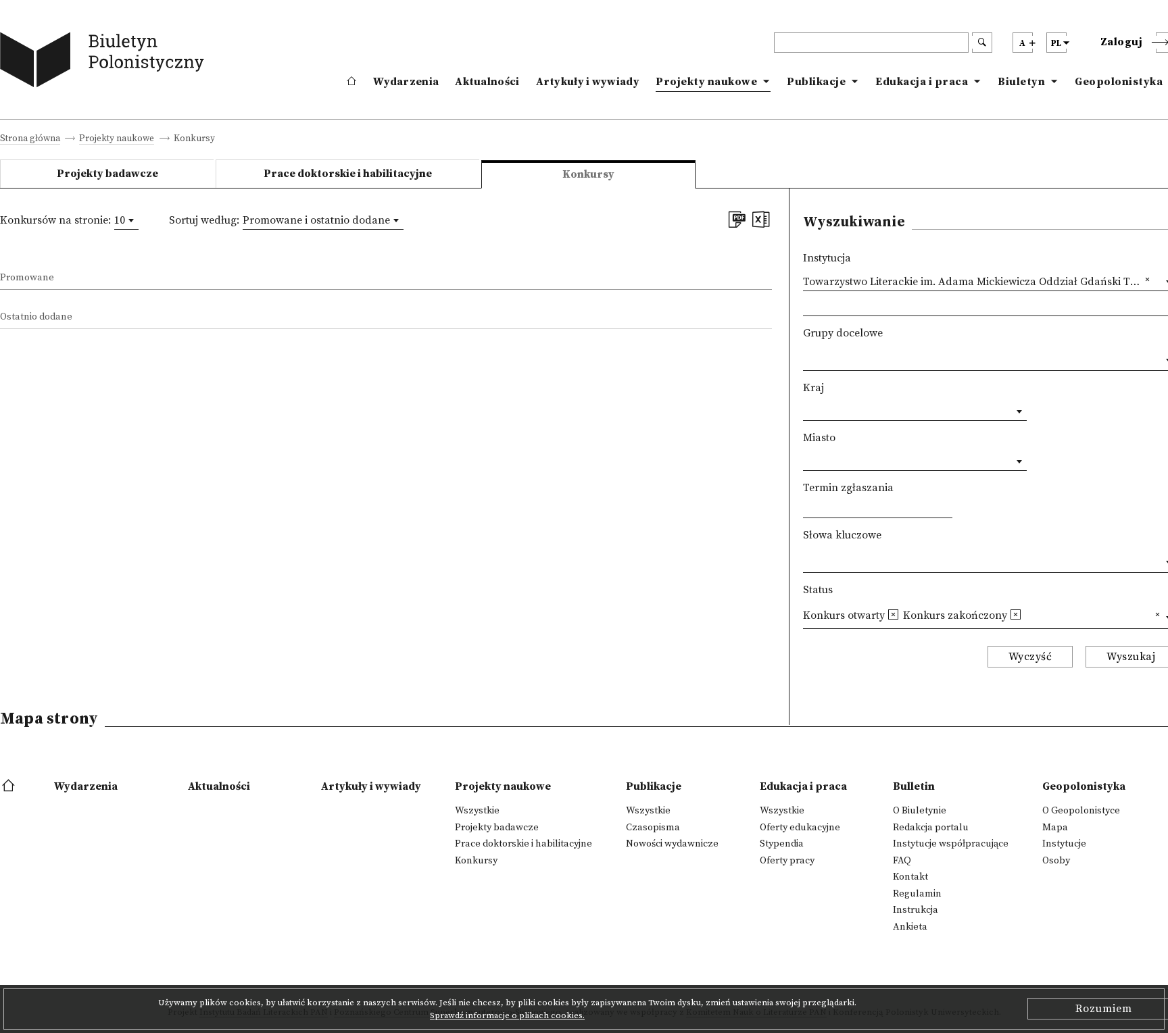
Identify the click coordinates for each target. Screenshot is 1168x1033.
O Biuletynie (919, 811)
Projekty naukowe (706, 82)
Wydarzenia (406, 82)
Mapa (1055, 828)
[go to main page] (105, 62)
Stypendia (782, 844)
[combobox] (126, 220)
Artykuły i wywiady (587, 82)
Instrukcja (915, 910)
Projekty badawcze (107, 173)
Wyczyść (1030, 656)
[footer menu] (10, 786)
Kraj (813, 388)
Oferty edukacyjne (800, 828)
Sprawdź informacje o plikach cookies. (507, 1015)
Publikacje (816, 82)
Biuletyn (1021, 82)
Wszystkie (477, 811)
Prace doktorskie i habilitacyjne (348, 173)
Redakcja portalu (931, 828)
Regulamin (917, 894)
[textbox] (807, 357)
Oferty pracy (787, 861)
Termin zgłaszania (848, 488)
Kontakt (910, 877)
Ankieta (910, 927)
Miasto (819, 438)
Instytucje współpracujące (950, 844)
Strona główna (30, 139)
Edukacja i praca (921, 82)
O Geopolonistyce (1081, 811)
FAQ (902, 861)
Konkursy (476, 861)
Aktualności (487, 82)
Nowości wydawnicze (672, 844)
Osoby (1056, 861)
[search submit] (982, 42)
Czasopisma (653, 828)
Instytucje (1064, 844)
